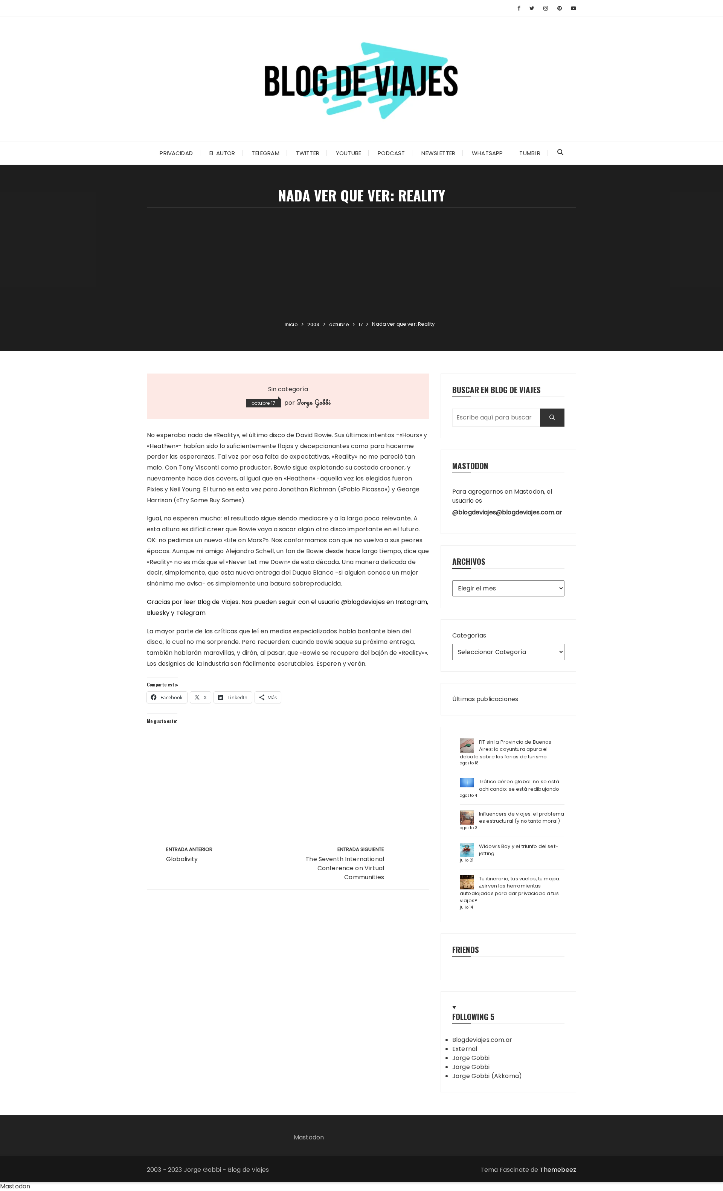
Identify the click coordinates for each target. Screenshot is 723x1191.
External (464, 1049)
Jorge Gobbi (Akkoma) (487, 1076)
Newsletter (438, 153)
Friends (465, 949)
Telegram (265, 153)
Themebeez (558, 1169)
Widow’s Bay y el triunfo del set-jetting (518, 850)
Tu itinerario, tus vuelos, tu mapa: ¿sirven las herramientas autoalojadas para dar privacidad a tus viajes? (510, 889)
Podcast (391, 153)
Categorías (469, 635)
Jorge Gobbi (314, 402)
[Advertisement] (361, 264)
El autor (222, 153)
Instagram (411, 602)
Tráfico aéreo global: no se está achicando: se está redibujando (519, 785)
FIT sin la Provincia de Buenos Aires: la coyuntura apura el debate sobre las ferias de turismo (506, 749)
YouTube (348, 153)
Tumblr (529, 153)
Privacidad (176, 153)
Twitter (307, 153)
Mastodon (309, 1137)
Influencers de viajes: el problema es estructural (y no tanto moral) (521, 817)
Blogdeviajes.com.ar (482, 1039)
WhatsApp (487, 153)
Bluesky (158, 612)
